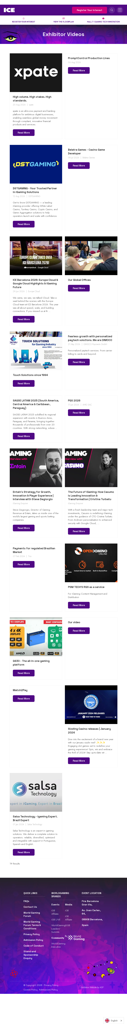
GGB (67, 925)
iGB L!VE (55, 919)
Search (112, 10)
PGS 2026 (74, 400)
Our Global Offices (79, 280)
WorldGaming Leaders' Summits (58, 928)
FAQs (26, 901)
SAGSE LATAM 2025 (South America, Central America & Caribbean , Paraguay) (36, 404)
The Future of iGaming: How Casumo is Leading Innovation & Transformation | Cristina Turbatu (91, 495)
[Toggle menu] (120, 10)
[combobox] (113, 1020)
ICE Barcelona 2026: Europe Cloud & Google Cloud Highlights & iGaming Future (35, 283)
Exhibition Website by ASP (92, 987)
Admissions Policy (48, 989)
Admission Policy (33, 940)
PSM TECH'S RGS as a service (86, 587)
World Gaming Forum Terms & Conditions (32, 925)
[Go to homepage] (9, 10)
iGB (67, 910)
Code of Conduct (34, 945)
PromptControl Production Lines (89, 58)
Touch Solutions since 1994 (30, 375)
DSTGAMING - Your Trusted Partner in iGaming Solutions (35, 190)
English (114, 1020)
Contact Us (30, 906)
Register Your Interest (89, 10)
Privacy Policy (32, 934)
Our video (74, 622)
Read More (24, 132)
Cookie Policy (30, 989)
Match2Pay (20, 690)
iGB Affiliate (55, 912)
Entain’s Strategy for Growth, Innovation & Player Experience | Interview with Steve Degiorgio (33, 495)
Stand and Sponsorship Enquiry (31, 955)
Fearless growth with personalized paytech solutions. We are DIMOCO (90, 338)
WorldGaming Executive (58, 945)
